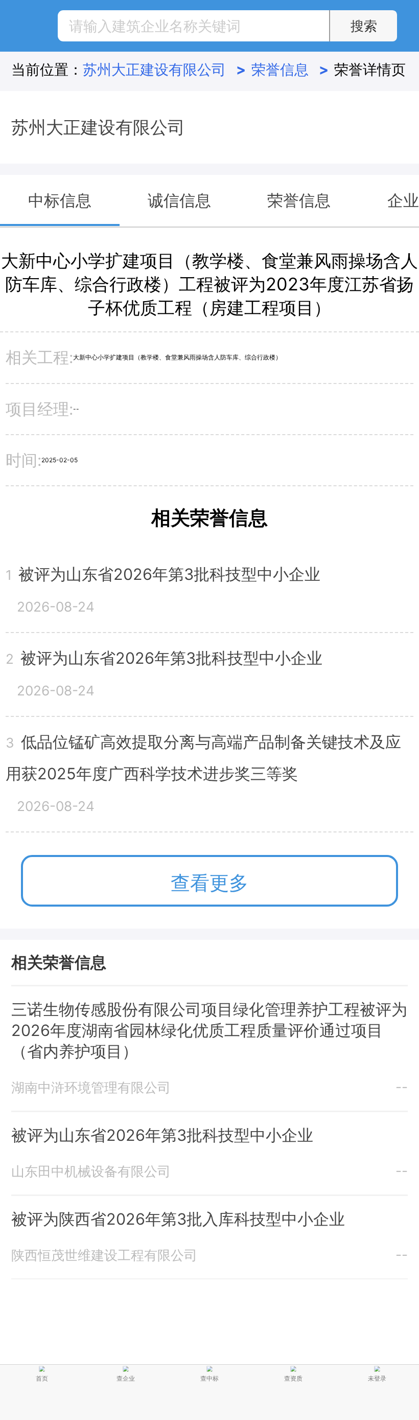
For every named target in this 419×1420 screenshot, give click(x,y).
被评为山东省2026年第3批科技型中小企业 (162, 1134)
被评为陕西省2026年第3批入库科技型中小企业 (178, 1218)
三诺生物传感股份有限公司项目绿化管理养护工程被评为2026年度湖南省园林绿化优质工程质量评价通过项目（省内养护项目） (209, 1030)
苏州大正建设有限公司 (164, 69)
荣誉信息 (290, 69)
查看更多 (209, 882)
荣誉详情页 (370, 69)
